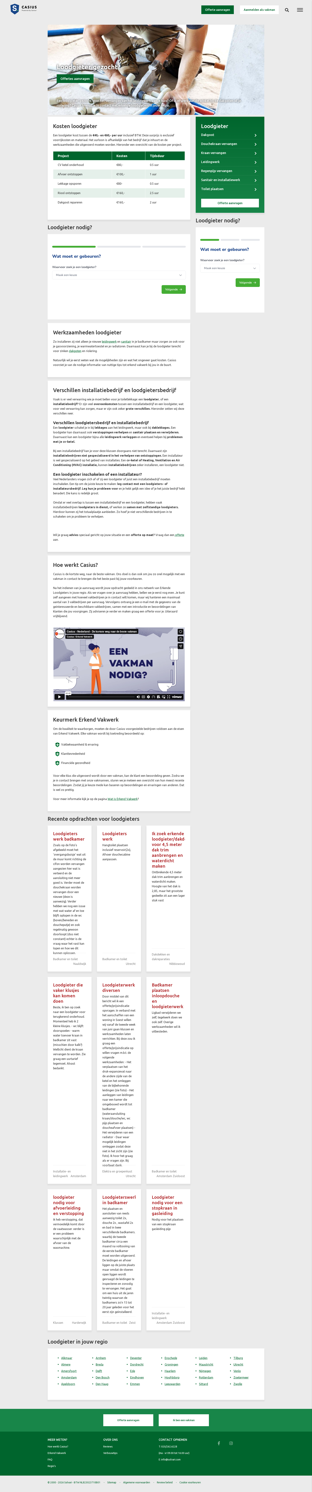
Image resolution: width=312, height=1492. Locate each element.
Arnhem (101, 1358)
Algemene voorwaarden (136, 1482)
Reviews (108, 1446)
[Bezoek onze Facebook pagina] (218, 1443)
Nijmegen (205, 1371)
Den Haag (102, 1384)
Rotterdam (206, 1377)
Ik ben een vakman (184, 1420)
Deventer (136, 1358)
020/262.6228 (169, 1446)
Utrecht (238, 1364)
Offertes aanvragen (75, 78)
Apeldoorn (68, 1384)
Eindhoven (137, 1377)
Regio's (52, 1466)
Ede (132, 1371)
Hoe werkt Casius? (58, 1446)
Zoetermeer (241, 1377)
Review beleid (165, 1482)
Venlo (237, 1371)
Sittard (203, 1384)
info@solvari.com (171, 1459)
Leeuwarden (172, 1384)
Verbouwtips (110, 1453)
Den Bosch (103, 1377)
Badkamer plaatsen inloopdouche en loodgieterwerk (167, 996)
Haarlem (170, 1371)
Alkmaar (66, 1358)
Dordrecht (137, 1364)
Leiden (203, 1358)
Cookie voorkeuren (190, 1482)
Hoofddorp (172, 1377)
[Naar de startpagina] (23, 13)
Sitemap (111, 1482)
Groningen (171, 1364)
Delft (99, 1371)
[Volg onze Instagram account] (231, 1443)
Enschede (171, 1358)
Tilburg (238, 1358)
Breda (99, 1364)
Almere (65, 1364)
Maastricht (206, 1364)
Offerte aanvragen (217, 9)
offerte (179, 535)
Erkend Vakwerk (57, 1453)
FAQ (50, 1459)
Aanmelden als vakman (259, 9)
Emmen (135, 1384)
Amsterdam (69, 1377)
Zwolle (237, 1384)
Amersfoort (69, 1371)
